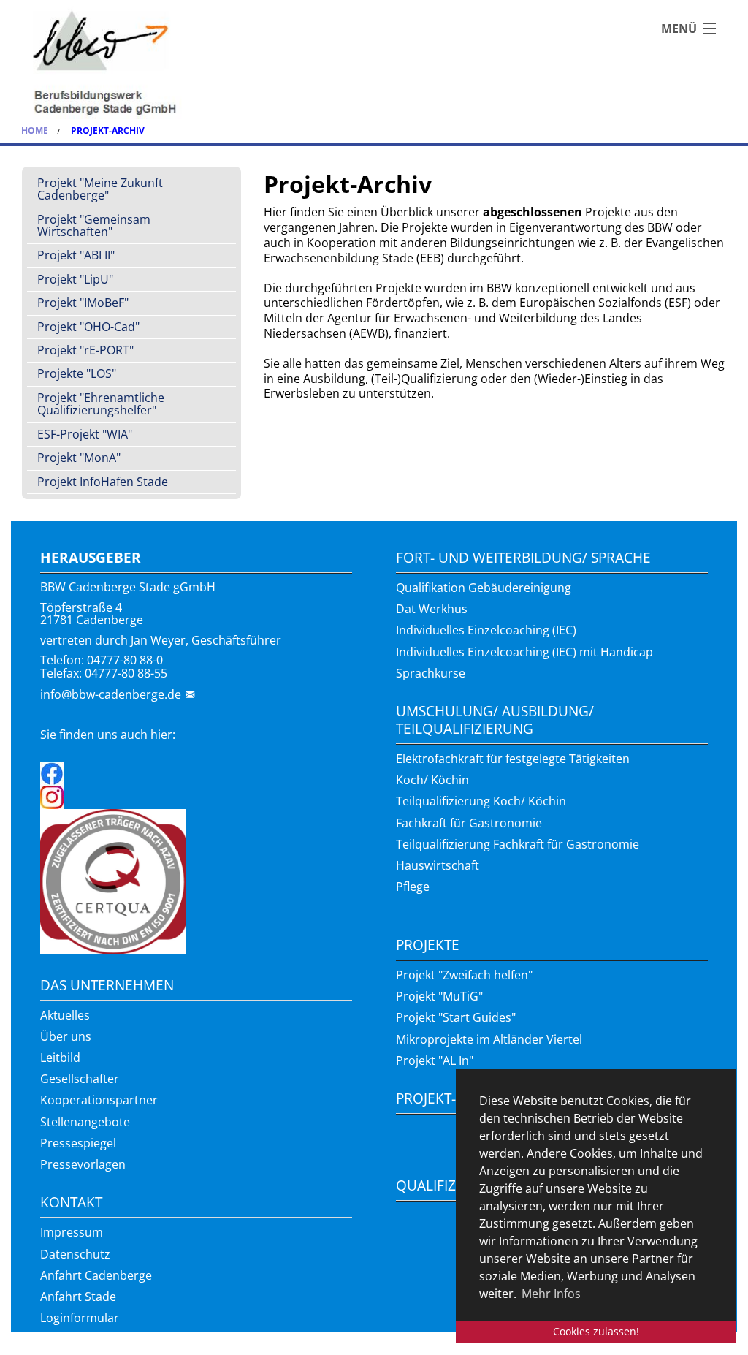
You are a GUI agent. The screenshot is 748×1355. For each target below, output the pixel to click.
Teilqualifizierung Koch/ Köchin (481, 801)
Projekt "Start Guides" (456, 1017)
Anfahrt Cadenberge (96, 1275)
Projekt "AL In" (434, 1060)
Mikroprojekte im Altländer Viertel (489, 1039)
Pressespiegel (78, 1143)
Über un (62, 1036)
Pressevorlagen (83, 1164)
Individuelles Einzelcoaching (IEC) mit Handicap (524, 652)
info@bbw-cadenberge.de (110, 694)
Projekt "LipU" (75, 279)
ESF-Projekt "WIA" (84, 434)
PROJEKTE (427, 944)
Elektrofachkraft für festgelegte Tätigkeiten (513, 759)
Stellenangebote (85, 1122)
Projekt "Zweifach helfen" (464, 975)
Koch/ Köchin (432, 780)
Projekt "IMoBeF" (83, 303)
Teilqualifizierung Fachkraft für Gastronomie (517, 844)
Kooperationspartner (99, 1100)
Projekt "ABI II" (76, 255)
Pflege (413, 886)
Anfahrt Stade (78, 1296)
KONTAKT (71, 1202)
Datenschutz (75, 1254)
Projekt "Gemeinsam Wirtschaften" (93, 225)
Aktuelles (65, 1015)
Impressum (71, 1232)
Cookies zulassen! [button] (596, 1331)
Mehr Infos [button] (551, 1294)
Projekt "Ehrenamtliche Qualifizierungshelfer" (100, 404)
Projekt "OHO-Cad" (88, 327)
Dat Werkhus (432, 609)
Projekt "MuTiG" (439, 996)
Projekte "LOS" (76, 373)
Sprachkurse (430, 673)
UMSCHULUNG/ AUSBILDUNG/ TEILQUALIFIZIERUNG (495, 719)
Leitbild (60, 1058)
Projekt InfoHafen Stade (102, 482)
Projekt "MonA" (79, 457)
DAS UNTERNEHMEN (107, 985)
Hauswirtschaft (437, 865)
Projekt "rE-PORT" (85, 350)
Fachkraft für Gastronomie (469, 823)
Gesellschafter (79, 1079)
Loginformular (79, 1318)
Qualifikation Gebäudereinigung (483, 588)
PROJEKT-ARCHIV (450, 1098)
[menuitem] (131, 190)
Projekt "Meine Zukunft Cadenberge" (100, 189)
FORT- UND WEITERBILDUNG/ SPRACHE (523, 557)
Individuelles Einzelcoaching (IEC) (486, 630)
